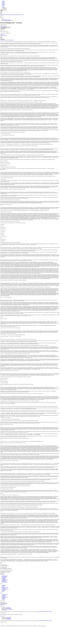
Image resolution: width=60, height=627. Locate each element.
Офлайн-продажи (4, 575)
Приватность (4, 588)
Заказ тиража (4, 580)
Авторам (3, 4)
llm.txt (3, 591)
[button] (30, 12)
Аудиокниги (4, 595)
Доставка (3, 599)
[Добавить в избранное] (1, 36)
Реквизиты (3, 589)
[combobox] (30, 11)
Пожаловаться (3, 39)
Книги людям (21, 14)
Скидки (15, 14)
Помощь (3, 7)
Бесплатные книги (5, 596)
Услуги (3, 2)
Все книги (1, 14)
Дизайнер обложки (5, 579)
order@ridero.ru (11, 609)
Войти (1, 10)
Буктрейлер (4, 578)
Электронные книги (5, 594)
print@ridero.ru (9, 608)
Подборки (17, 14)
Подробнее (2, 34)
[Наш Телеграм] (2, 624)
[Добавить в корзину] (4, 30)
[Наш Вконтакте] (2, 623)
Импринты (5, 14)
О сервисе (3, 1)
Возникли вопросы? (5, 587)
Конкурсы (3, 3)
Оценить (5, 35)
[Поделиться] (1, 38)
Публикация (4, 581)
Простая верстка (4, 576)
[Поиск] (1, 12)
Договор (3, 590)
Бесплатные (12, 14)
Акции (3, 5)
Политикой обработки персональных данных (45, 611)
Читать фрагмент (3, 28)
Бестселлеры (9, 14)
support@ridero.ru (8, 607)
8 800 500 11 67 (2, 604)
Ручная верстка (4, 577)
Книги (3, 586)
